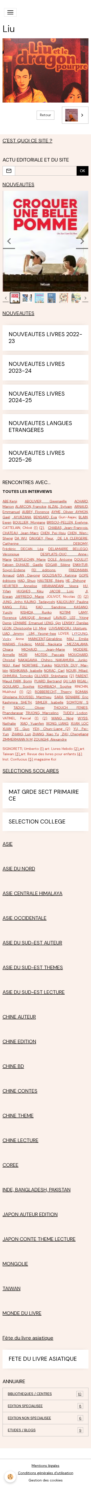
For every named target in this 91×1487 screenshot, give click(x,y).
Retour (45, 115)
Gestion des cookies (46, 1480)
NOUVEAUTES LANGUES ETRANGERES (40, 427)
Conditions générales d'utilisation (45, 1473)
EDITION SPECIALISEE (44, 1406)
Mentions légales (45, 1465)
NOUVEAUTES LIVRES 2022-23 (45, 338)
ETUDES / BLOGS (44, 1430)
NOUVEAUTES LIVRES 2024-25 (37, 397)
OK (82, 170)
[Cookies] (10, 1476)
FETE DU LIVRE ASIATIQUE (43, 1359)
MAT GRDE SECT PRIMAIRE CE (44, 795)
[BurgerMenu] (10, 12)
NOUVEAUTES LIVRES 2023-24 (37, 367)
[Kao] (70, 607)
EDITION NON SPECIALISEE (44, 1418)
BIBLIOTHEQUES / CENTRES (44, 1393)
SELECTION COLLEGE (37, 821)
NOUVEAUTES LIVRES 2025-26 (37, 456)
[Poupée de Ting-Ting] (18, 697)
